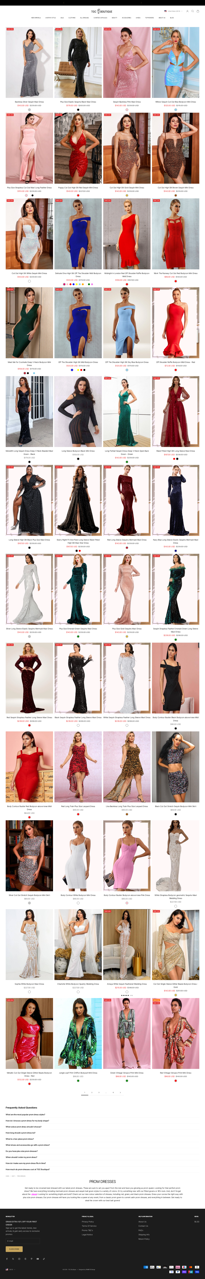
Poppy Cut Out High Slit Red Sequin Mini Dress (78, 187)
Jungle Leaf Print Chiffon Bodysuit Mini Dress (78, 1073)
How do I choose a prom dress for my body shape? (27, 1120)
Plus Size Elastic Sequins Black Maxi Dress (78, 102)
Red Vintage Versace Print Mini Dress (175, 1073)
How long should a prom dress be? (20, 1133)
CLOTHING (71, 18)
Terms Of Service (89, 1226)
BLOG (172, 18)
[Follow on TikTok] (44, 1259)
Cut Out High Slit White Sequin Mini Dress (29, 273)
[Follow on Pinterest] (31, 1259)
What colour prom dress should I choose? (23, 1127)
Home (7, 1176)
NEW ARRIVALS (36, 18)
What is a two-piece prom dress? (20, 1139)
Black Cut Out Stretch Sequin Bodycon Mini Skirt (175, 806)
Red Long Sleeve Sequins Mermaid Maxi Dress (127, 540)
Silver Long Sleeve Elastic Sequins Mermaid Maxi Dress (29, 628)
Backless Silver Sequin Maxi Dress (29, 102)
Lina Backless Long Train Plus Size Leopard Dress (127, 806)
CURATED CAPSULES (100, 18)
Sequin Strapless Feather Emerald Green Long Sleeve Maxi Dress (175, 630)
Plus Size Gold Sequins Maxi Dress (126, 628)
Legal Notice (87, 1234)
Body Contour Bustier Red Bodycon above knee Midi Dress (29, 808)
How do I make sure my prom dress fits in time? (26, 1163)
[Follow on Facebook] (7, 1259)
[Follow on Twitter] (13, 1259)
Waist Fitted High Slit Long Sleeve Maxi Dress (175, 451)
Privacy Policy (88, 1221)
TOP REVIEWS (149, 18)
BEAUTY (114, 18)
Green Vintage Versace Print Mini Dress (126, 1073)
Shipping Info (144, 1234)
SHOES (138, 18)
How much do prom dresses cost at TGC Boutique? (28, 1169)
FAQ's (140, 1230)
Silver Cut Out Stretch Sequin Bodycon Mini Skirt (29, 895)
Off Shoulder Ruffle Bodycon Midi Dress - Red (175, 362)
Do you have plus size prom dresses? (22, 1151)
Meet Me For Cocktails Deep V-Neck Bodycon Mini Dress (29, 363)
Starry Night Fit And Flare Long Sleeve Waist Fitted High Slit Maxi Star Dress (78, 541)
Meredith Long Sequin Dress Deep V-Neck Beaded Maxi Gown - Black (29, 452)
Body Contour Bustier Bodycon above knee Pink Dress (127, 895)
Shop (13, 1176)
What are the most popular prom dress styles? (25, 1114)
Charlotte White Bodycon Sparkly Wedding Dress (78, 984)
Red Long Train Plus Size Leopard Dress (78, 806)
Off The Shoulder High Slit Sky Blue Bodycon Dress (126, 362)
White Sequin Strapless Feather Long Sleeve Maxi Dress (126, 717)
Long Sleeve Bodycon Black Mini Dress (78, 451)
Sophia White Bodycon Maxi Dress (29, 984)
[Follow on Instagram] (19, 1259)
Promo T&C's (87, 1230)
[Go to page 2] (120, 1092)
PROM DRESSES (21, 1176)
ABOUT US (162, 18)
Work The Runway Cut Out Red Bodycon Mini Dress (176, 273)
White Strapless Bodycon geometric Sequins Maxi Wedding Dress (176, 896)
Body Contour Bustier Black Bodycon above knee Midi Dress (176, 719)
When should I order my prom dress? (21, 1157)
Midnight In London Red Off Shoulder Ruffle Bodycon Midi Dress (126, 275)
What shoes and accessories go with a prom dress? (28, 1145)
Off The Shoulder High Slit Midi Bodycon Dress (78, 362)
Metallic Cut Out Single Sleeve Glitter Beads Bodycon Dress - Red (29, 1074)
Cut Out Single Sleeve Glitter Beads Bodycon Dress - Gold (175, 985)
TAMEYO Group (90, 1269)
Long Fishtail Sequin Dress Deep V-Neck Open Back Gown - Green (127, 452)
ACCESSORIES (126, 18)
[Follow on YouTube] (38, 1259)
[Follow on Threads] (25, 1259)
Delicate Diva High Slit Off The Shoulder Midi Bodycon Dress (78, 275)
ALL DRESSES (84, 18)
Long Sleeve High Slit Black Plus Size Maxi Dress (29, 540)
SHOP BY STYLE (50, 18)
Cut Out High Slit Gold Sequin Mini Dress (127, 187)
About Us (142, 1221)
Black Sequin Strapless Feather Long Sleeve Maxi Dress (78, 717)
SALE (62, 18)
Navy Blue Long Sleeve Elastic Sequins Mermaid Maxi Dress (175, 541)
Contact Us (143, 1226)
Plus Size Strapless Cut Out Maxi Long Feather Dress (29, 187)
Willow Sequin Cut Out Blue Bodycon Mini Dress (175, 102)
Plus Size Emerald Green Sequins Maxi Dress (78, 628)
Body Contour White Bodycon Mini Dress (78, 895)
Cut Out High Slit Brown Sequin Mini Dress (175, 187)
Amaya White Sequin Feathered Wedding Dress (127, 984)
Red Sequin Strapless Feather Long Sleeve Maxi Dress (29, 717)
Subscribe (14, 1249)
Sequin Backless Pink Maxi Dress (127, 102)
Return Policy (144, 1239)
